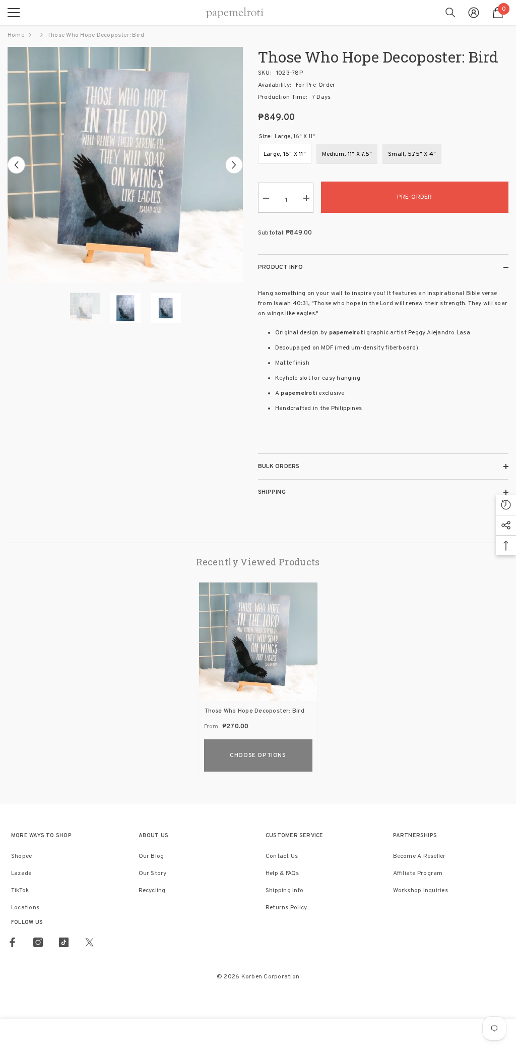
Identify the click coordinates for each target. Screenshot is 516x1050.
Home (16, 35)
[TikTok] (64, 942)
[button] (16, 164)
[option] (125, 164)
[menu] (14, 13)
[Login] (473, 12)
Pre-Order (414, 197)
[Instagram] (38, 942)
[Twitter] (89, 942)
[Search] (450, 13)
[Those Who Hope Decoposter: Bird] (258, 641)
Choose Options (258, 755)
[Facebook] (12, 942)
